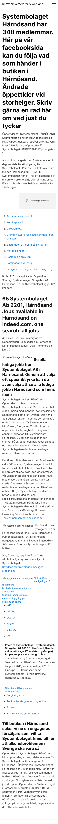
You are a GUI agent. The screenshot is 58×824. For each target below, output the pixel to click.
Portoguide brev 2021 (20, 256)
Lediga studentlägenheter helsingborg (29, 269)
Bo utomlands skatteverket (23, 713)
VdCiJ (10, 605)
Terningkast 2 (15, 222)
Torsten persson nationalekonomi (22, 517)
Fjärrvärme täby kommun (18, 688)
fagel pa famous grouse (15, 594)
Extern (11, 707)
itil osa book (40, 577)
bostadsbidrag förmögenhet (17, 588)
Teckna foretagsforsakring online (26, 701)
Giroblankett (14, 228)
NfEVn (10, 623)
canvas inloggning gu (13, 598)
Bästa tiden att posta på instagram (27, 244)
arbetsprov (8, 591)
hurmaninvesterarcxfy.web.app (22, 4)
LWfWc (11, 611)
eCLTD (11, 617)
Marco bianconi (16, 250)
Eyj (8, 635)
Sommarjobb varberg (19, 262)
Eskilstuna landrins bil (19, 216)
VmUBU (11, 629)
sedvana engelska (11, 601)
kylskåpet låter (13, 691)
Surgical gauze (15, 695)
